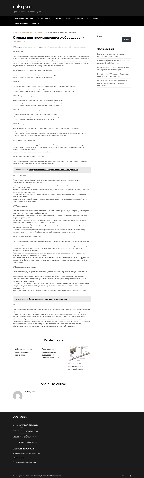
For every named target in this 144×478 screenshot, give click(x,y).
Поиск (99, 36)
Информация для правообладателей (26, 453)
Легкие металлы (81, 18)
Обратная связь (19, 458)
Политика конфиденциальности (24, 462)
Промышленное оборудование (27, 23)
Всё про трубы (43, 18)
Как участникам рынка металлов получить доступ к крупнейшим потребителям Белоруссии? (112, 83)
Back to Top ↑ (126, 476)
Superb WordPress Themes (51, 476)
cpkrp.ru (22, 6)
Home (15, 32)
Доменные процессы (62, 18)
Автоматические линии (24, 18)
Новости (96, 18)
